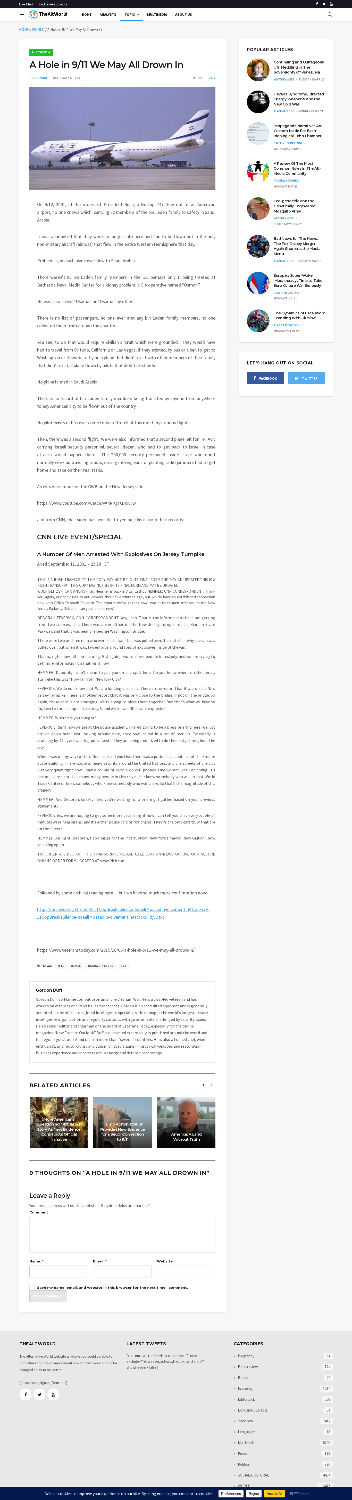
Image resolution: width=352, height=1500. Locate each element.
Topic (129, 14)
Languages (246, 1431)
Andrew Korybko (286, 180)
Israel (76, 966)
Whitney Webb (284, 79)
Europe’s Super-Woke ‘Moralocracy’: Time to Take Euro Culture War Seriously (298, 280)
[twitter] (324, 4)
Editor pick (246, 1399)
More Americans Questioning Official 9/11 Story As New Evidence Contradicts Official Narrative (58, 1129)
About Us (183, 14)
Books (242, 1377)
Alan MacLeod (284, 111)
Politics (243, 1464)
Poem (242, 1453)
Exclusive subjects (53, 4)
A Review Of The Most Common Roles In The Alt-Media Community (297, 168)
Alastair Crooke (286, 293)
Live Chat (26, 4)
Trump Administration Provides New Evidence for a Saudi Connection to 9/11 (122, 1132)
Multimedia (41, 52)
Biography (245, 1356)
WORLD (38, 29)
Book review (247, 1366)
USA (123, 966)
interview (245, 1421)
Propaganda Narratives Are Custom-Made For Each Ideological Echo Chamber (298, 131)
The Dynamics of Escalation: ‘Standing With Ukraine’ (299, 316)
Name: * (36, 1261)
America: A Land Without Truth (186, 1137)
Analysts (108, 14)
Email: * (100, 1261)
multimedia (157, 14)
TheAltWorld (53, 14)
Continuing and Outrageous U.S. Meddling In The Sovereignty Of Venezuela (299, 67)
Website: (165, 1261)
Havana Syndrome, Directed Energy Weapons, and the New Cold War (299, 99)
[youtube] (331, 4)
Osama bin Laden (100, 966)
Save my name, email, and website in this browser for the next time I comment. (112, 1287)
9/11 (61, 966)
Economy (245, 1388)
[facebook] (317, 4)
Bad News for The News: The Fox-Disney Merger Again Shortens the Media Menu (297, 246)
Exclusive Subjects (252, 1410)
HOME (24, 29)
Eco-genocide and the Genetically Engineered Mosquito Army (294, 206)
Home (86, 14)
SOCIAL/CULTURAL (253, 1475)
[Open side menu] (21, 14)
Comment (38, 1212)
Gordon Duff (39, 78)
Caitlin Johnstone (288, 143)
